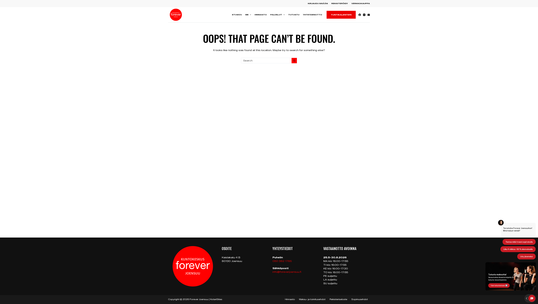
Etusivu (237, 15)
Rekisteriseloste (338, 299)
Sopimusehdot (359, 299)
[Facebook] (360, 15)
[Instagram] (364, 15)
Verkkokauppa (360, 3)
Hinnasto (261, 15)
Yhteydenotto (312, 15)
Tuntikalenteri (341, 15)
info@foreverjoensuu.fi (287, 272)
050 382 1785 (282, 261)
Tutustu (293, 15)
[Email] (368, 15)
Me (247, 15)
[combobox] (266, 60)
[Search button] (294, 60)
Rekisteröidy (339, 3)
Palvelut (276, 15)
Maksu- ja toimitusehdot (312, 299)
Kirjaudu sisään (318, 3)
